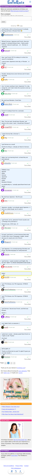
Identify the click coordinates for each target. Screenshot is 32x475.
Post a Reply (27, 37)
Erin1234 (6, 277)
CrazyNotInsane (8, 213)
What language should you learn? (20, 11)
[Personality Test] (16, 388)
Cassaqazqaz (8, 190)
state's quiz (7, 372)
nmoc (6, 200)
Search (16, 472)
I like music (7, 227)
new (21, 25)
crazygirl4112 (8, 127)
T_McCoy (7, 316)
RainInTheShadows (10, 289)
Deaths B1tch (8, 104)
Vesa (5, 150)
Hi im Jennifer (8, 266)
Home (12, 472)
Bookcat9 (7, 50)
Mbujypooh (7, 242)
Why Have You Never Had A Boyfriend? (12, 414)
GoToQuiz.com (21, 367)
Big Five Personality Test (20, 439)
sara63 (6, 327)
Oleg (5, 137)
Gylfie (6, 79)
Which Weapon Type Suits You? (11, 406)
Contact (26, 465)
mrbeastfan (7, 163)
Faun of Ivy (7, 93)
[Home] (16, 2)
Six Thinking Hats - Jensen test (10, 411)
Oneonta (6, 254)
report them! (14, 455)
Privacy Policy (19, 465)
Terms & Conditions (8, 465)
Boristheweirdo (8, 34)
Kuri (5, 67)
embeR (6, 114)
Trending (20, 472)
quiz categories (23, 371)
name (5, 342)
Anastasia (7, 357)
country (20, 372)
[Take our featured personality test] (16, 430)
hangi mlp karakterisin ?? (9, 409)
